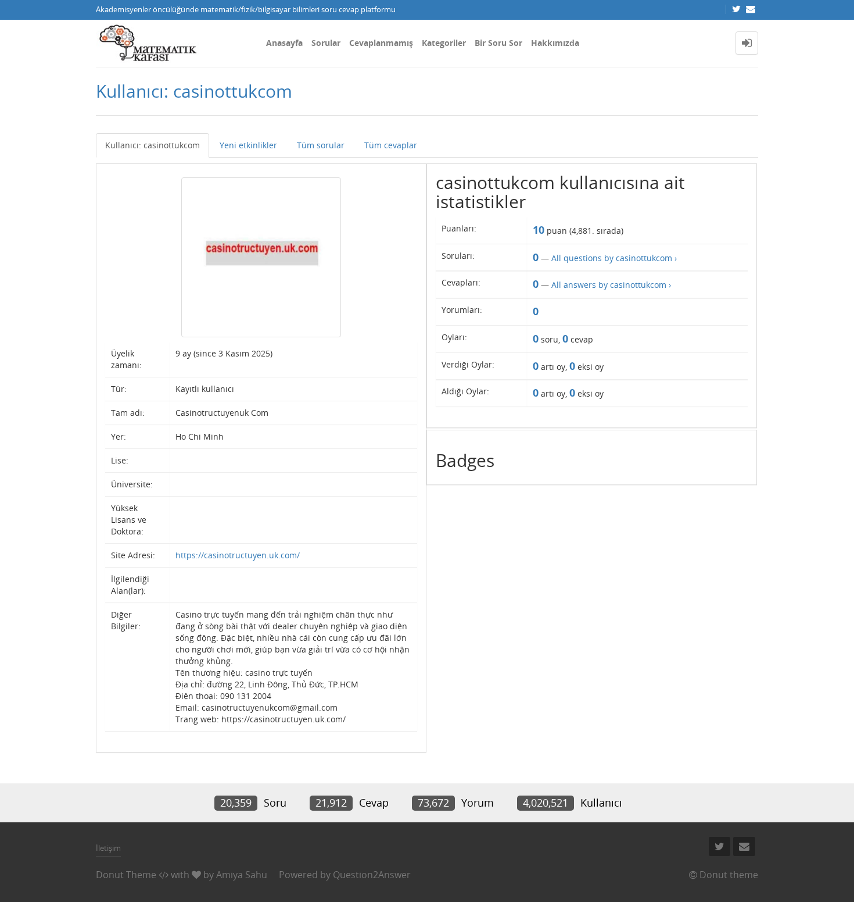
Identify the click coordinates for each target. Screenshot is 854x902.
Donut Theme (126, 874)
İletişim (108, 848)
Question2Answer (372, 874)
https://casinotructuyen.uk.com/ (237, 555)
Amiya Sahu (241, 874)
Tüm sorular (321, 145)
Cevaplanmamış (381, 42)
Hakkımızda (555, 42)
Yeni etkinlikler (248, 145)
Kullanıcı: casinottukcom (152, 145)
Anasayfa (284, 42)
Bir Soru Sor (498, 42)
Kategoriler (444, 42)
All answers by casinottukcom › (611, 284)
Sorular (325, 42)
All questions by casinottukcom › (614, 257)
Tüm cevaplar (390, 145)
